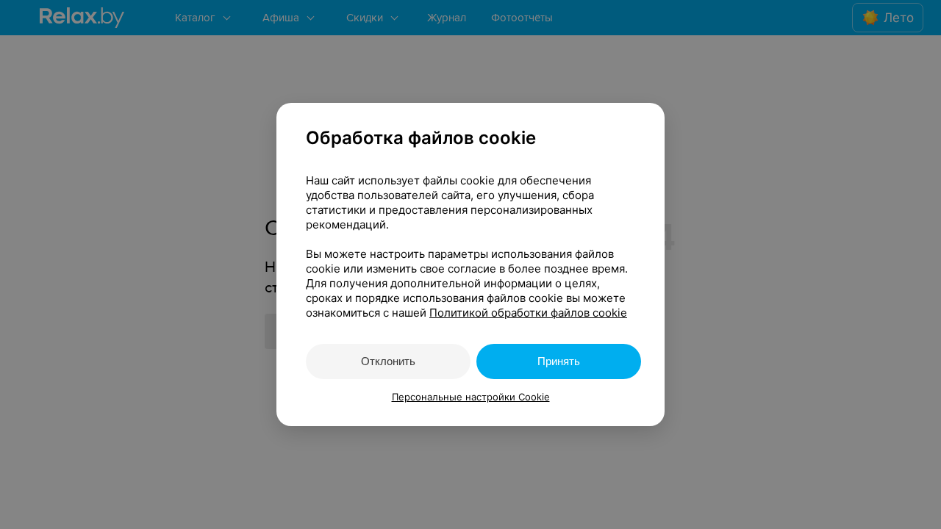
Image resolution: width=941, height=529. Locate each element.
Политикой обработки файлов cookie (528, 313)
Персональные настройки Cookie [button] (471, 397)
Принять (558, 361)
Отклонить (388, 361)
